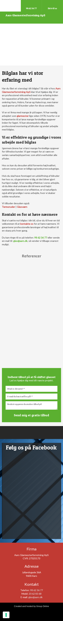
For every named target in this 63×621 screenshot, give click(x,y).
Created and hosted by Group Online (31, 606)
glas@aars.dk (35, 597)
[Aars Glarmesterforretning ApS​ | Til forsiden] (31, 44)
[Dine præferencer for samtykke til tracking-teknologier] (6, 615)
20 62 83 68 (35, 593)
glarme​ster (23, 115)
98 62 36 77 (36, 590)
